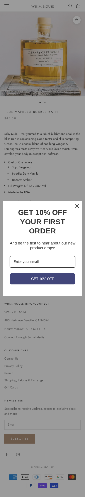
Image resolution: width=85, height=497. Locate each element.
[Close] (77, 206)
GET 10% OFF (42, 279)
